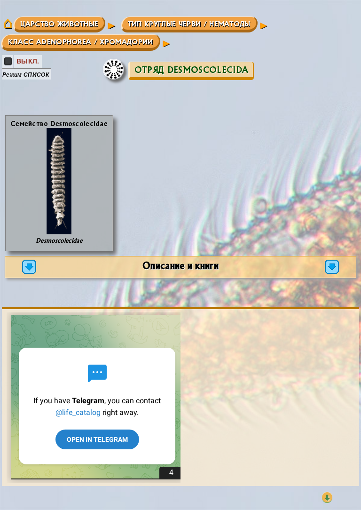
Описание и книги (180, 265)
